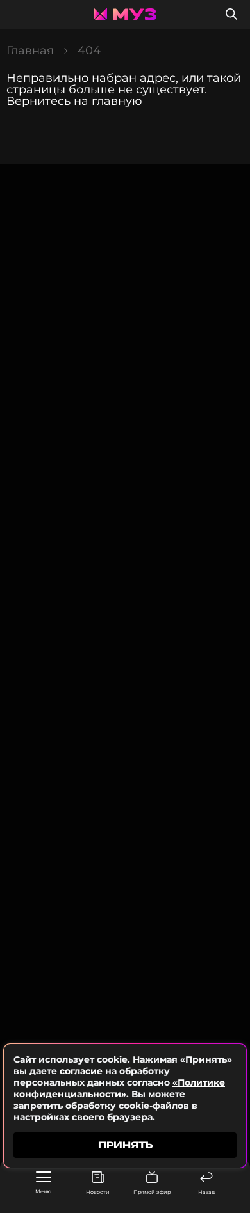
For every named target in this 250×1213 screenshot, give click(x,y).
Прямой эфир (152, 1192)
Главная (30, 51)
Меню (43, 1191)
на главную (108, 101)
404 (89, 51)
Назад (206, 1192)
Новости (98, 1192)
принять (125, 1144)
